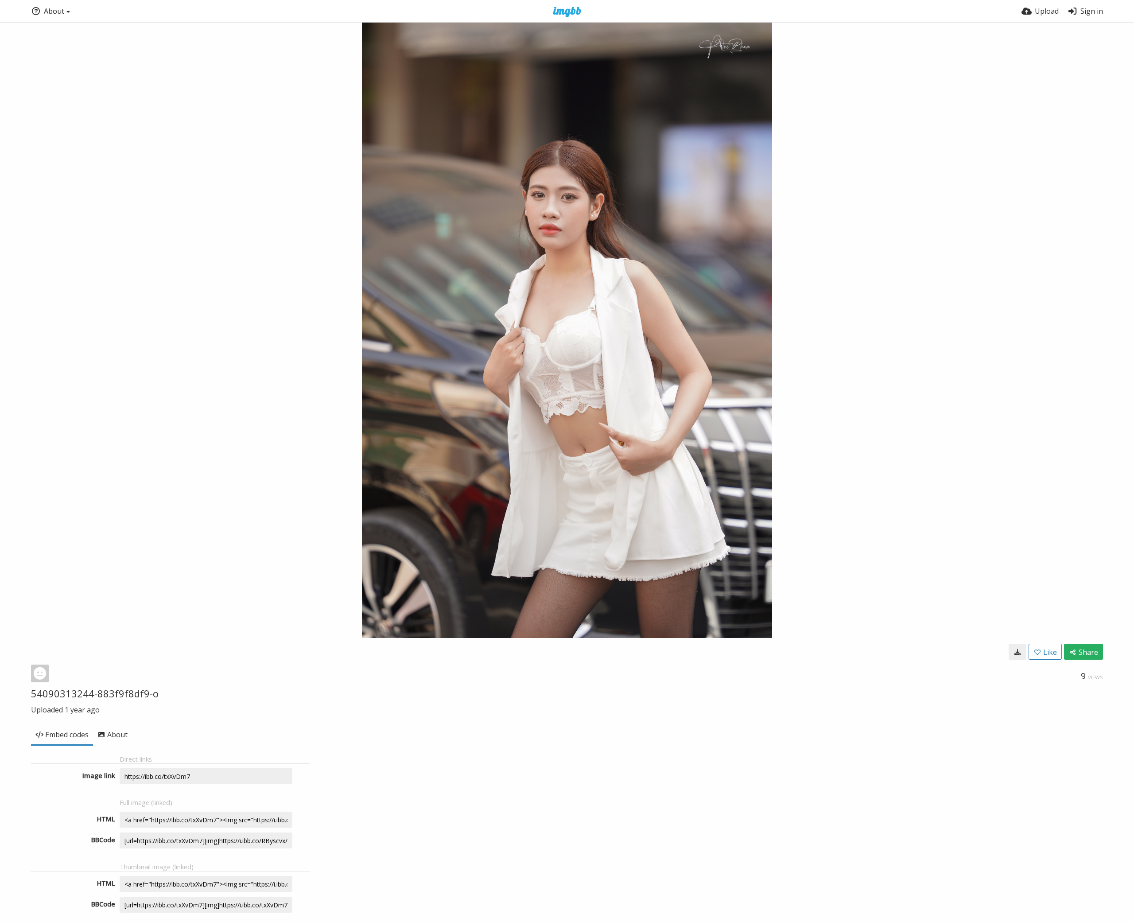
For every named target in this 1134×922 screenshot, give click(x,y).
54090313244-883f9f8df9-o (95, 693)
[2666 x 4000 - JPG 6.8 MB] (1017, 652)
